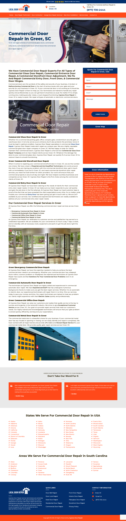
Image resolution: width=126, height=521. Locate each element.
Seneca (95, 462)
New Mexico (70, 434)
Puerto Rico (97, 421)
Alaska (13, 421)
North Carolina (71, 423)
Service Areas (83, 15)
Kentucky (41, 430)
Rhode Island (97, 423)
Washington (97, 441)
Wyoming (96, 447)
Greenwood (42, 468)
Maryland (41, 436)
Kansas (40, 428)
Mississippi (42, 447)
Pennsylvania (70, 447)
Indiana (40, 426)
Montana (69, 421)
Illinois (40, 423)
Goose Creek (42, 464)
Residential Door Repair (54, 503)
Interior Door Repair (76, 496)
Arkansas (14, 426)
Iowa (12, 447)
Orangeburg (70, 472)
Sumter (95, 470)
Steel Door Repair (52, 500)
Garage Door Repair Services (53, 15)
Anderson (14, 464)
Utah (95, 434)
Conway (13, 475)
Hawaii (13, 445)
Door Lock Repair (52, 496)
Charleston (14, 470)
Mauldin (68, 464)
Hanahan (41, 472)
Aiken (12, 462)
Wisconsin (96, 443)
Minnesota (42, 443)
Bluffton (13, 468)
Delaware (14, 438)
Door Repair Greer (18, 18)
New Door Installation (71, 15)
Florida (13, 441)
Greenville (41, 466)
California (14, 430)
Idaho (40, 421)
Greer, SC (53, 9)
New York (69, 438)
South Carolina (98, 426)
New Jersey (70, 432)
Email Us (99, 496)
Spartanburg (97, 466)
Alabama (14, 423)
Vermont (96, 438)
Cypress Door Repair (76, 518)
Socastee (96, 464)
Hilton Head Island (44, 475)
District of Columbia (18, 436)
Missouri (41, 445)
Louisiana (41, 432)
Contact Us (93, 15)
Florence (41, 462)
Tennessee (97, 430)
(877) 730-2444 (96, 9)
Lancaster (69, 462)
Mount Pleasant (71, 466)
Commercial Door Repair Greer (31, 18)
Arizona (13, 428)
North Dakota (70, 426)
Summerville (97, 468)
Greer (40, 470)
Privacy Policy (74, 506)
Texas (95, 432)
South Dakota (98, 428)
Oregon (68, 445)
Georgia (13, 443)
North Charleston (72, 470)
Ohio (67, 441)
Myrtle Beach (70, 468)
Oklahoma (69, 443)
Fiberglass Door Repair (77, 500)
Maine (40, 438)
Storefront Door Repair (77, 503)
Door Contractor (37, 15)
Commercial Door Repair (54, 506)
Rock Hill (69, 475)
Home (11, 15)
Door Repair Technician (22, 15)
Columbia (14, 472)
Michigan (41, 441)
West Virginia (97, 445)
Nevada (68, 436)
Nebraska (69, 428)
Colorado (14, 432)
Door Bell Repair (51, 493)
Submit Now (100, 114)
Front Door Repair (75, 493)
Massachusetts (43, 434)
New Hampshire (71, 430)
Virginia (95, 436)
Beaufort (14, 466)
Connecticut (15, 434)
